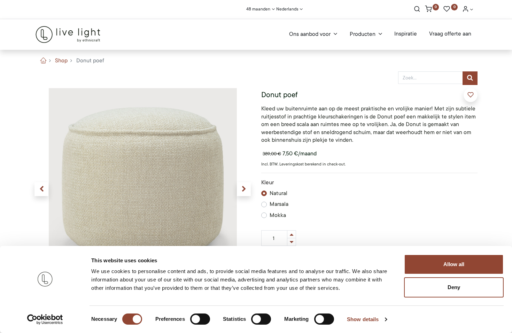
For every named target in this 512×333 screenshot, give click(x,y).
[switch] (200, 319)
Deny (454, 287)
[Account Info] (467, 10)
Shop (61, 60)
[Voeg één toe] (291, 234)
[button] (41, 189)
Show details (363, 319)
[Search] (417, 10)
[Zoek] (470, 78)
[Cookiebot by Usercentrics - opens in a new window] (45, 319)
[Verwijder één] (291, 242)
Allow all (453, 264)
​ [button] (471, 95)
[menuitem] (405, 34)
